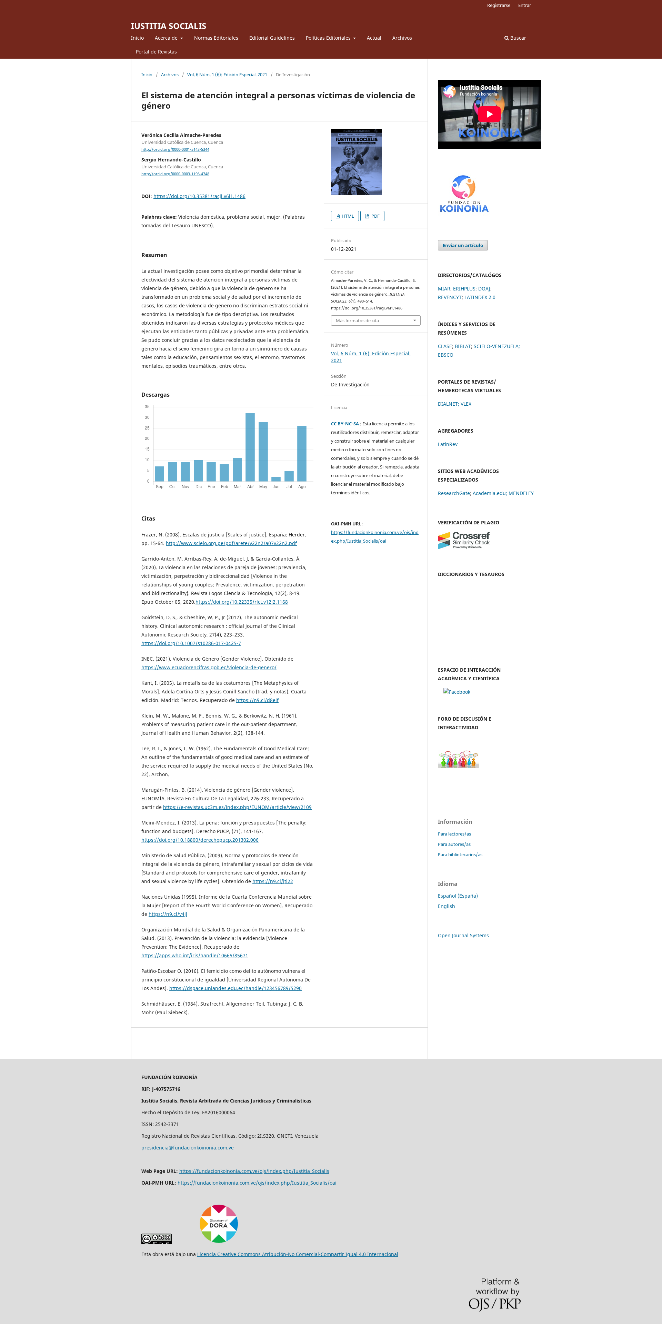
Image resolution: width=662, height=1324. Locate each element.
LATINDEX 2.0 (479, 297)
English (446, 906)
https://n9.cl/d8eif (257, 700)
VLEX (466, 404)
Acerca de (167, 37)
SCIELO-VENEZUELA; (497, 346)
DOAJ (484, 288)
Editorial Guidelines (272, 37)
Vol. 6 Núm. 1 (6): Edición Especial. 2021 (227, 74)
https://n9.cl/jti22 (272, 881)
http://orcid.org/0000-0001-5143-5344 (175, 149)
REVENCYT (450, 297)
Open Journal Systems (463, 935)
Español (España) (458, 895)
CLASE (445, 346)
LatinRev (448, 444)
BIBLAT (463, 346)
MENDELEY (521, 493)
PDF (375, 216)
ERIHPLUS (464, 288)
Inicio (137, 37)
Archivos (402, 37)
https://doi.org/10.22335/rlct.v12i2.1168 (241, 602)
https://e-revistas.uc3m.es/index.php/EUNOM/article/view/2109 (237, 807)
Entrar (524, 5)
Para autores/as (454, 844)
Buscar (517, 37)
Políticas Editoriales (329, 37)
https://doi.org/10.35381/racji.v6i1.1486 (199, 196)
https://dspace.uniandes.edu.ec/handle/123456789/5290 (235, 988)
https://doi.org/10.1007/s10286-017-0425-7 (191, 643)
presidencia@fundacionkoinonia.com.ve (187, 1147)
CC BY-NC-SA (345, 424)
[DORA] (218, 1242)
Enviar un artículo (463, 245)
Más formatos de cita (357, 320)
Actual (374, 37)
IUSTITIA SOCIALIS (168, 25)
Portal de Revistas (156, 51)
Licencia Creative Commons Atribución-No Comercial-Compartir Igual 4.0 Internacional (297, 1254)
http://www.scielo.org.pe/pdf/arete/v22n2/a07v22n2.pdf (231, 543)
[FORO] (458, 766)
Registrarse (498, 5)
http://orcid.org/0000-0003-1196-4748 (175, 173)
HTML (347, 216)
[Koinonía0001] (456, 692)
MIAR (444, 288)
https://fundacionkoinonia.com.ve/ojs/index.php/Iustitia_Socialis (254, 1171)
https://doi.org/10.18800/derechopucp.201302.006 (200, 840)
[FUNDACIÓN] (464, 214)
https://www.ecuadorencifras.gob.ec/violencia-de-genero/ (209, 667)
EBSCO (445, 355)
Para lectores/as (454, 834)
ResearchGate (454, 493)
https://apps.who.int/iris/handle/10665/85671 (194, 955)
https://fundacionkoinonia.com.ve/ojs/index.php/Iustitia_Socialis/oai (257, 1182)
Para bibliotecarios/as (460, 854)
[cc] (156, 1242)
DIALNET (448, 404)
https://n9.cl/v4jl (168, 914)
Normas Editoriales (216, 37)
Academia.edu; (490, 493)
